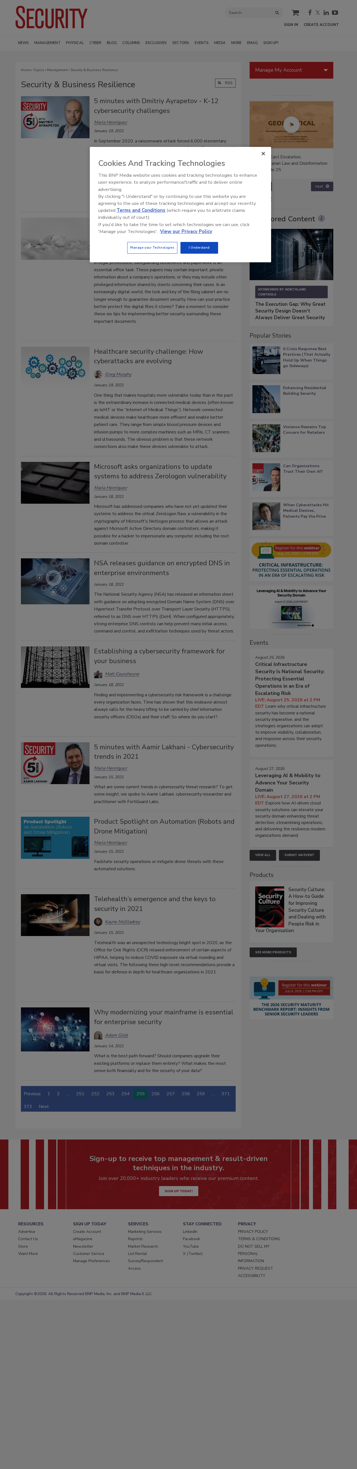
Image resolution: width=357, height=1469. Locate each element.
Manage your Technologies (152, 247)
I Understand (199, 247)
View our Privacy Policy (186, 231)
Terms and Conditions (141, 210)
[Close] (263, 153)
